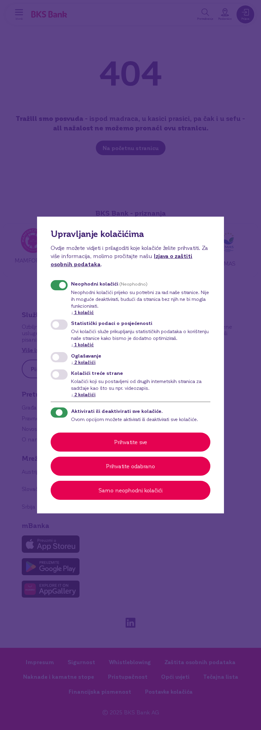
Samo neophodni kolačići (130, 490)
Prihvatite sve (130, 442)
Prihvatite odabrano (130, 466)
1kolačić (82, 312)
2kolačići (83, 362)
